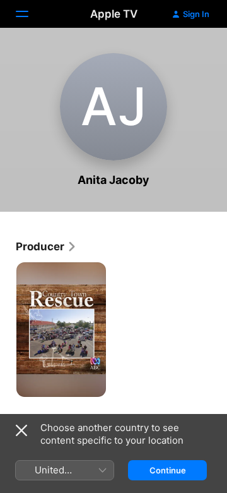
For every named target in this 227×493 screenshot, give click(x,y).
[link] (46, 246)
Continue (167, 470)
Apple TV (113, 14)
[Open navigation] (30, 14)
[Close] (21, 430)
